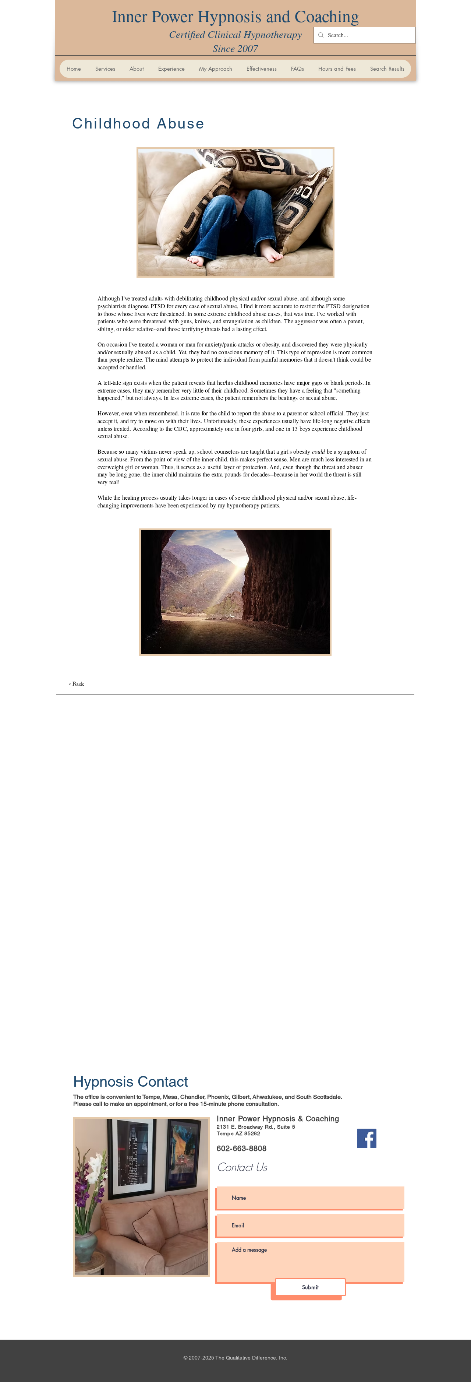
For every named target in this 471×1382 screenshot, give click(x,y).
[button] (105, 69)
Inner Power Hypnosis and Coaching (235, 15)
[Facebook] (366, 1138)
